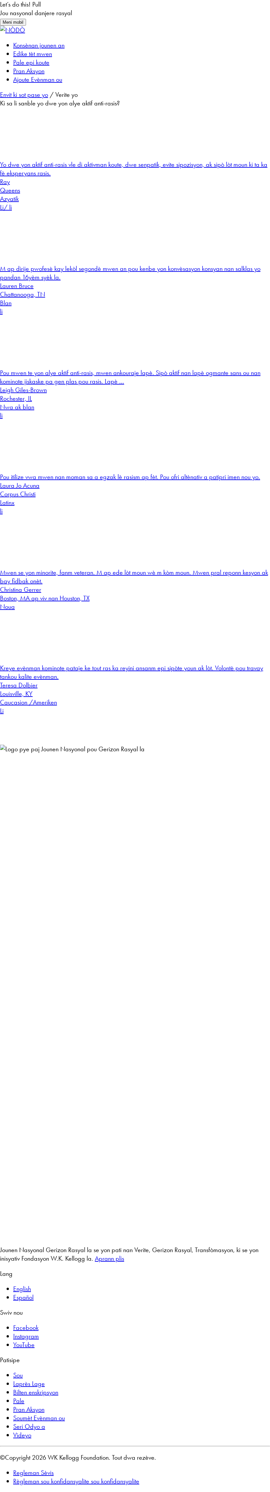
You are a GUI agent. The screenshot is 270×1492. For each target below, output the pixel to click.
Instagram (26, 1336)
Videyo (22, 1435)
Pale (18, 1400)
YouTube (24, 1344)
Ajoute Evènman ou (37, 79)
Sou (18, 1375)
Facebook (26, 1327)
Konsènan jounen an (39, 45)
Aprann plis (109, 1258)
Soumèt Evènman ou (39, 1418)
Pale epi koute (31, 62)
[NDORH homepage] (12, 30)
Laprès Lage (29, 1383)
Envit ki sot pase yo (24, 94)
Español (23, 1297)
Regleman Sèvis (33, 1472)
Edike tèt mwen (32, 53)
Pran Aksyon (28, 71)
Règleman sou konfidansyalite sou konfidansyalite (76, 1481)
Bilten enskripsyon (35, 1392)
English (22, 1288)
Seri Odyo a (29, 1426)
